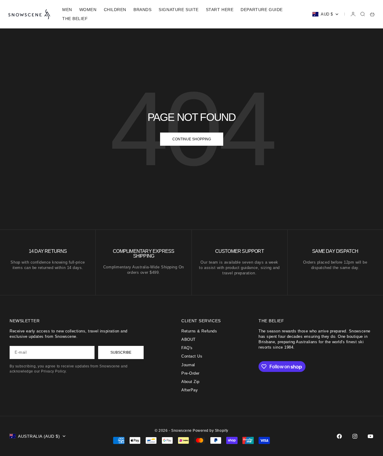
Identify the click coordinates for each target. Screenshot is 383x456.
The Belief (75, 18)
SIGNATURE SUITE (178, 9)
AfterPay (189, 390)
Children (115, 9)
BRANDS (142, 9)
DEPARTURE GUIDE (261, 9)
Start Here (220, 9)
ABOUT (188, 339)
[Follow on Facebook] (339, 436)
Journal (188, 365)
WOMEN (88, 9)
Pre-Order (190, 373)
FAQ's (187, 348)
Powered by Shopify (210, 430)
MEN (67, 9)
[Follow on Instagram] (355, 436)
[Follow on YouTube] (370, 436)
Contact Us (191, 356)
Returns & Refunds (199, 331)
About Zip (190, 381)
